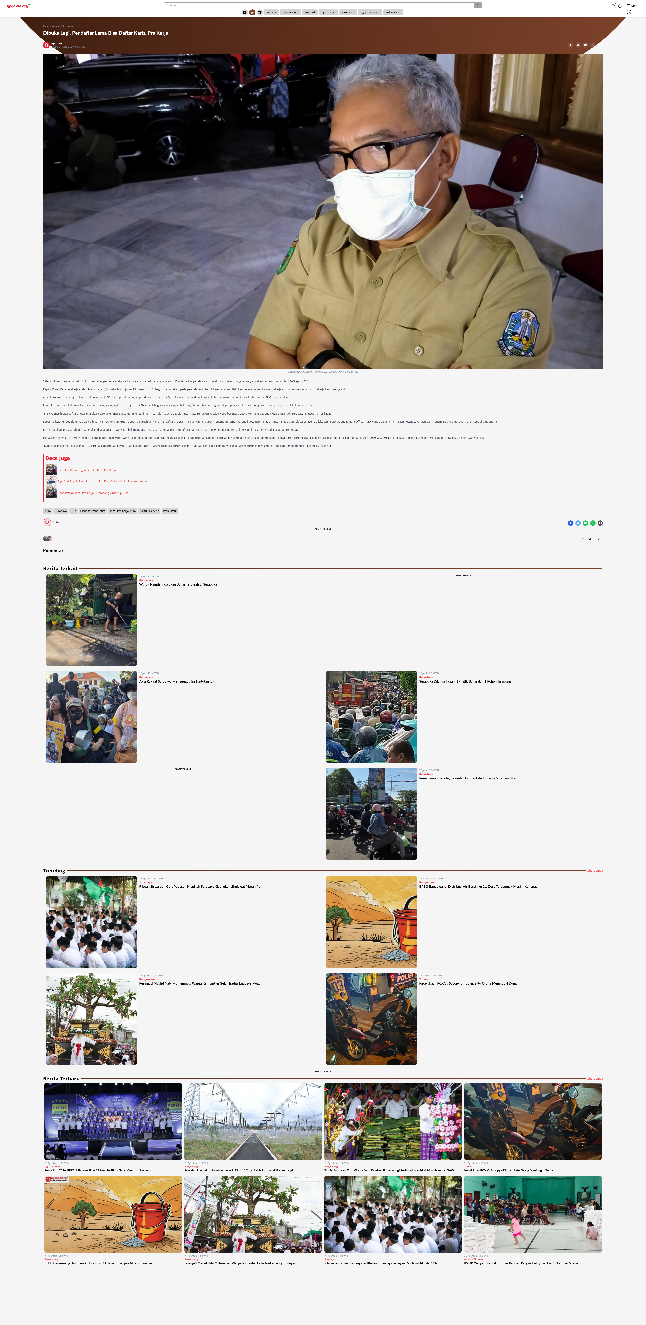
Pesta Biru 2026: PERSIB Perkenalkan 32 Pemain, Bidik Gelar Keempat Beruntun (98, 1170)
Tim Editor (589, 539)
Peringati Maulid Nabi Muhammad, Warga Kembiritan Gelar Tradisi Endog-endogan (200, 983)
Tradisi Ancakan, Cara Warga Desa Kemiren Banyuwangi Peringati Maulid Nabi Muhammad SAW (389, 1170)
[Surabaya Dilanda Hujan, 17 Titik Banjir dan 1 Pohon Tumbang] (371, 717)
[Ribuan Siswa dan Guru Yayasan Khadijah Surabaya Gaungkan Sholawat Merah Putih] (91, 922)
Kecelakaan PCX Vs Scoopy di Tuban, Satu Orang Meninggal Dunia (468, 983)
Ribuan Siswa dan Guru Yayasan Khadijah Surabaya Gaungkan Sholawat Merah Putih (201, 886)
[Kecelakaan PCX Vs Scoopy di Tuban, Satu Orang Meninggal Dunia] (371, 1019)
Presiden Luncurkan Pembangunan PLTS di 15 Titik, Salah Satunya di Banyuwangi (238, 1170)
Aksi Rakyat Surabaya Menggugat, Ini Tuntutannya (176, 681)
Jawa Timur (170, 511)
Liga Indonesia (52, 1166)
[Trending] (245, 12)
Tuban (423, 979)
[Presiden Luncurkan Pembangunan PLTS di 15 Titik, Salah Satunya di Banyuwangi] (253, 1121)
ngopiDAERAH (290, 12)
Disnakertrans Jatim (92, 511)
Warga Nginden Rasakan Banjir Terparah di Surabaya (178, 584)
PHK (73, 511)
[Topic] (260, 12)
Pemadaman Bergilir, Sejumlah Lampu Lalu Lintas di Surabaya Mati (468, 778)
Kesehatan (348, 12)
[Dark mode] (620, 5)
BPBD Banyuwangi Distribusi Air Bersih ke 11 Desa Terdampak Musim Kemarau (478, 886)
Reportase (68, 26)
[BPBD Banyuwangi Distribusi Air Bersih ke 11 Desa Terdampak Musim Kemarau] (371, 922)
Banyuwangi (427, 882)
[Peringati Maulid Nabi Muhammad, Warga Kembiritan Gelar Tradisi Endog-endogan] (91, 1019)
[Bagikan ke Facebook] (571, 45)
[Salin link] (600, 45)
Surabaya (61, 511)
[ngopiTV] (613, 5)
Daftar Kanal (393, 12)
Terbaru (271, 12)
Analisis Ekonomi (474, 1259)
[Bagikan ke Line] (586, 45)
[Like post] (47, 522)
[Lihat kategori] (629, 12)
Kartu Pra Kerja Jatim (122, 511)
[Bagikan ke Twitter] (578, 45)
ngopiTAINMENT (370, 12)
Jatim (47, 511)
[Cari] (478, 5)
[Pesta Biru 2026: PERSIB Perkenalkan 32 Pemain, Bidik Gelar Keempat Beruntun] (113, 1121)
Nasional (310, 12)
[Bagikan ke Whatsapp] (593, 45)
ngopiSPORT (328, 12)
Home (46, 26)
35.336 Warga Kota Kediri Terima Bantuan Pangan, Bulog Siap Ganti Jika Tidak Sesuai (521, 1263)
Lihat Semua (595, 870)
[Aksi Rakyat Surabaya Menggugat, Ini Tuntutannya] (91, 717)
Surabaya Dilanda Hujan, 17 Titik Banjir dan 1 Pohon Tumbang (465, 681)
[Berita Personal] (252, 12)
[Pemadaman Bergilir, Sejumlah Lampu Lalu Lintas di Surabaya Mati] (371, 814)
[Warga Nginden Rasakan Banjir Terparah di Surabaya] (91, 620)
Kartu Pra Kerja (149, 511)
